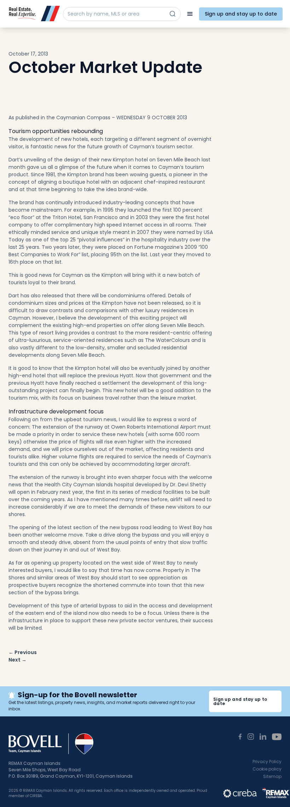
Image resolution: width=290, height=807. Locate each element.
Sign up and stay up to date (241, 13)
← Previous (22, 652)
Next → (17, 659)
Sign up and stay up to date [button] (240, 701)
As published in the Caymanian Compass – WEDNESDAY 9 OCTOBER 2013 (97, 117)
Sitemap (272, 776)
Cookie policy (267, 769)
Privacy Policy (267, 762)
